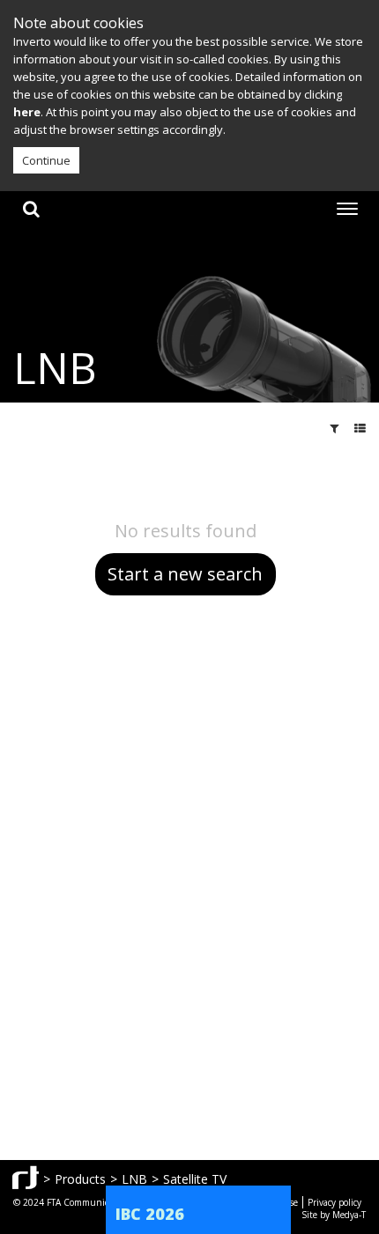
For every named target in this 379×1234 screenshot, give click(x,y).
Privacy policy (334, 1202)
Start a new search (185, 574)
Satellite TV (195, 1179)
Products (80, 1179)
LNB (134, 1179)
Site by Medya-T (333, 1214)
